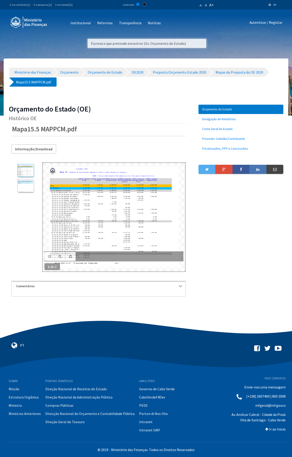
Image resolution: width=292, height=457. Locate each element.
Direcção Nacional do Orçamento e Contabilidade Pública (90, 413)
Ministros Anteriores (25, 413)
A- (201, 5)
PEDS (143, 405)
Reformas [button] (105, 23)
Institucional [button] (80, 23)
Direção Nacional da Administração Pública (78, 397)
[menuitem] (240, 109)
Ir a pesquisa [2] (43, 4)
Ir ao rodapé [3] (64, 4)
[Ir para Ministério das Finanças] (29, 22)
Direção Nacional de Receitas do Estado (76, 389)
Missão (14, 389)
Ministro (15, 405)
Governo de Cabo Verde (157, 389)
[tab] (98, 286)
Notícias (154, 23)
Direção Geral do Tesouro (65, 422)
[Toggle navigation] (54, 23)
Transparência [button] (130, 23)
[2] (26, 186)
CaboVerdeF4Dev (152, 397)
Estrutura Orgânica (24, 397)
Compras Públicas (59, 405)
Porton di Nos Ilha (153, 413)
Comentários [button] (25, 286)
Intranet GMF (149, 430)
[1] (26, 170)
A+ (211, 5)
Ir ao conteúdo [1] (20, 4)
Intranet (146, 422)
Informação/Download (33, 149)
